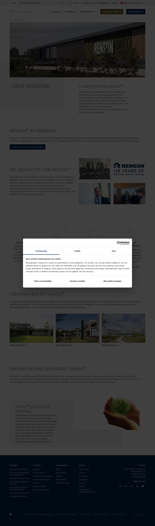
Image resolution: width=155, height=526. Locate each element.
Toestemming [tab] (41, 251)
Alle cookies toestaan (112, 281)
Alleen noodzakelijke (42, 281)
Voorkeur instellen (77, 281)
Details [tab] (78, 251)
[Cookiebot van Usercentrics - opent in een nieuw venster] (118, 243)
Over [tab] (114, 251)
